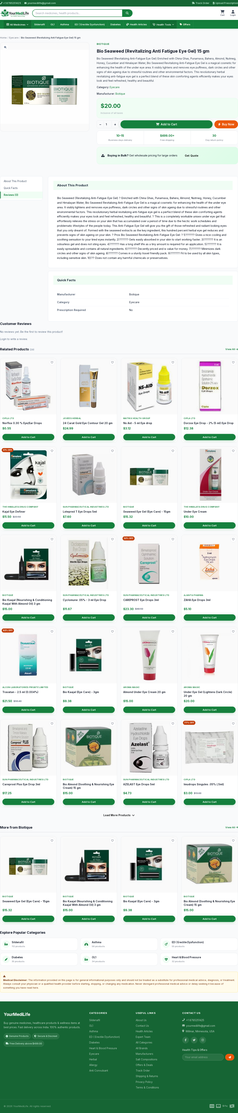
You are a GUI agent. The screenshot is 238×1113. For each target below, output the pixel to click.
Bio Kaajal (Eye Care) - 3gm (81, 692)
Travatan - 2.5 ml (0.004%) (20, 692)
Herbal (93, 1059)
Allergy (93, 1065)
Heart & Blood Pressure (103, 1048)
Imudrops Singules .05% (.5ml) (204, 784)
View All (230, 349)
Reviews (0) (11, 194)
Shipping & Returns (147, 1076)
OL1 (52, 24)
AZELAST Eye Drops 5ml (139, 784)
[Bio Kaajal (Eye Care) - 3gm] (89, 655)
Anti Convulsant (98, 1070)
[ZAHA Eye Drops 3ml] (209, 563)
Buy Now (228, 124)
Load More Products (117, 815)
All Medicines (17, 24)
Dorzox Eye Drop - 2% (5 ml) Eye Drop (209, 423)
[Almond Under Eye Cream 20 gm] (149, 655)
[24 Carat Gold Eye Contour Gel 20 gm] (89, 386)
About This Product (15, 181)
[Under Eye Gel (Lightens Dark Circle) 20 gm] (209, 655)
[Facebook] (185, 1040)
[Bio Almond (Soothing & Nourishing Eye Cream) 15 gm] (89, 747)
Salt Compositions (146, 1059)
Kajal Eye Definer (13, 511)
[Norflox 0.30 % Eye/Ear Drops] (28, 386)
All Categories (144, 1042)
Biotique (103, 44)
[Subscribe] (229, 1057)
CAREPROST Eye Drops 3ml (141, 600)
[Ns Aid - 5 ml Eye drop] (149, 386)
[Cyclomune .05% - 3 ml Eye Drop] (89, 563)
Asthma (64, 24)
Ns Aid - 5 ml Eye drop (137, 423)
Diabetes (115, 24)
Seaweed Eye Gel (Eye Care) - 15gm (146, 511)
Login (3, 339)
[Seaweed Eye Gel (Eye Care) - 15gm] (149, 475)
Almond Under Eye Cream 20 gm (144, 692)
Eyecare (14, 37)
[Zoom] (5, 47)
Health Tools (164, 24)
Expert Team (143, 1036)
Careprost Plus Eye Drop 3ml (21, 784)
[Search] (127, 13)
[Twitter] (194, 1040)
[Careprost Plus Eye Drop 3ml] (28, 747)
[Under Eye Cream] (209, 475)
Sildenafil (39, 24)
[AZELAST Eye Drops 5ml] (149, 747)
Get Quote (191, 155)
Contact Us (142, 1025)
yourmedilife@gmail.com (42, 3)
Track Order (202, 3)
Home (3, 37)
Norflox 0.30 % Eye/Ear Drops (22, 423)
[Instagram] (202, 1040)
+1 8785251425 (12, 3)
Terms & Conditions (147, 1087)
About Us (141, 1020)
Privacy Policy (144, 1081)
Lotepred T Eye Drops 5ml (80, 511)
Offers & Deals (144, 1065)
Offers (186, 24)
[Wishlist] (52, 362)
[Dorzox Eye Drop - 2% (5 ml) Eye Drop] (209, 386)
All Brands (142, 1048)
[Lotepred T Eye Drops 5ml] (89, 475)
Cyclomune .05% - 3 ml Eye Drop (84, 600)
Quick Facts (11, 188)
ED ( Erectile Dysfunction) (90, 24)
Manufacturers (144, 1053)
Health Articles (138, 24)
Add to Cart (169, 124)
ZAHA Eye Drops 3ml (197, 600)
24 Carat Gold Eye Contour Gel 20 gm (87, 423)
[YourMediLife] (14, 13)
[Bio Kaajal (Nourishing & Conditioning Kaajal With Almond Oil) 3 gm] (28, 563)
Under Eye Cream (195, 511)
